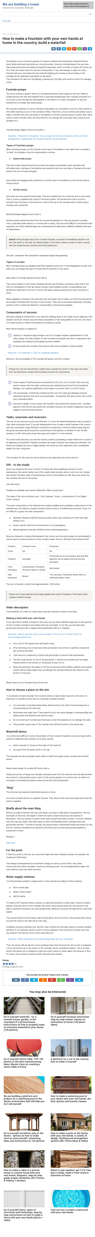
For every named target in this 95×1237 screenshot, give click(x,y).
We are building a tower (21, 4)
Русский (6, 21)
